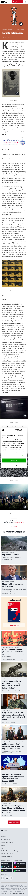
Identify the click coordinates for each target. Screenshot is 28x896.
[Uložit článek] (21, 24)
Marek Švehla (5, 593)
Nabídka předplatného (7, 842)
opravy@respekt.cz (18, 522)
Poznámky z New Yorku (7, 29)
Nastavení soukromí (6, 856)
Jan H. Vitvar (5, 690)
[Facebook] (2, 879)
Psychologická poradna (7, 647)
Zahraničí (4, 772)
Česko (3, 710)
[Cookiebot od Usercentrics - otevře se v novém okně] (16, 430)
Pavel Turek (11, 690)
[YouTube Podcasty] (19, 866)
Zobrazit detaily (19, 455)
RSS (2, 848)
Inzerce (3, 845)
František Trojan (14, 751)
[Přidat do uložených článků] (24, 547)
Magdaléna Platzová (6, 37)
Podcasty (6, 679)
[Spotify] (19, 870)
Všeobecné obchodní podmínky (9, 851)
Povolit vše (14, 460)
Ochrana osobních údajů (7, 854)
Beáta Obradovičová (7, 659)
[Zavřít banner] (25, 429)
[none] (17, 93)
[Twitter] (7, 879)
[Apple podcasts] (19, 863)
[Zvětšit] (11, 83)
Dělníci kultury (12, 679)
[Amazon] (6, 870)
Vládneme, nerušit (13, 742)
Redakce (3, 834)
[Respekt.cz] (4, 2)
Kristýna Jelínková (6, 751)
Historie (4, 803)
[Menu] (26, 2)
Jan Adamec (5, 815)
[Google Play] (6, 866)
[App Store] (6, 863)
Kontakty (3, 836)
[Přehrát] (20, 547)
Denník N (14, 659)
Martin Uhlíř (5, 562)
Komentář (6, 552)
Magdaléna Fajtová (6, 784)
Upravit (13, 465)
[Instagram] (11, 879)
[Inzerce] (14, 142)
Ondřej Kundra (5, 722)
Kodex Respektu (5, 839)
